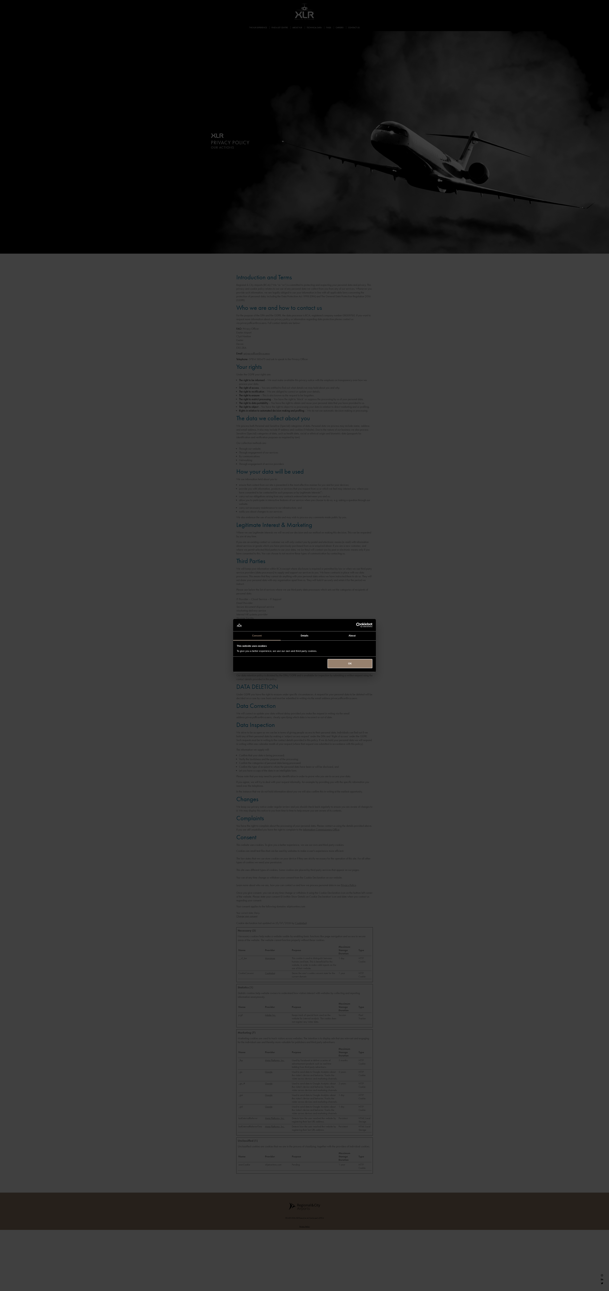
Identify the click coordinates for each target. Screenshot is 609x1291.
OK (350, 663)
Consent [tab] (257, 635)
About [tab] (352, 635)
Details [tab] (304, 635)
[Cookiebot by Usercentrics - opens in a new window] (358, 625)
